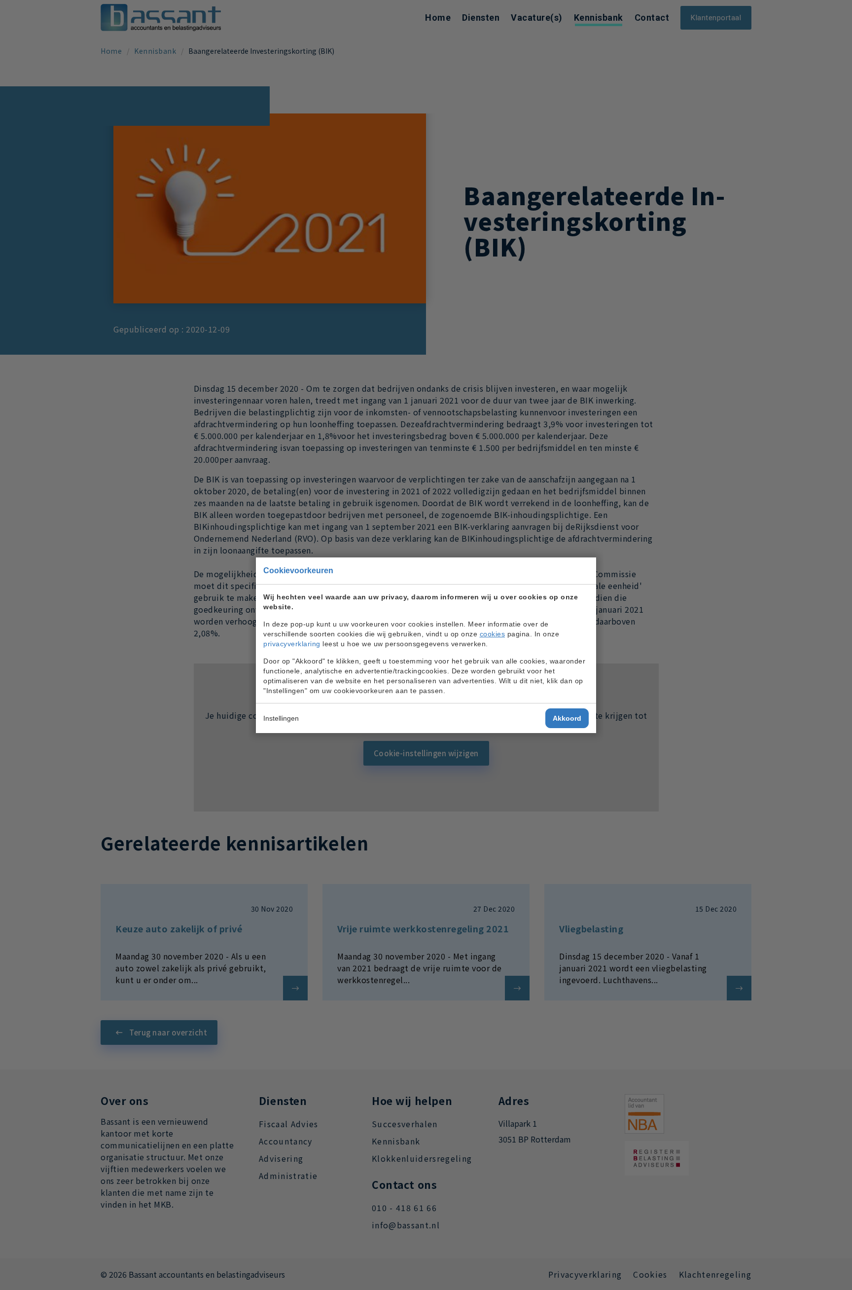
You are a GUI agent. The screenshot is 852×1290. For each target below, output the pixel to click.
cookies (492, 634)
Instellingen (281, 718)
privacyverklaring (291, 644)
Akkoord (567, 718)
